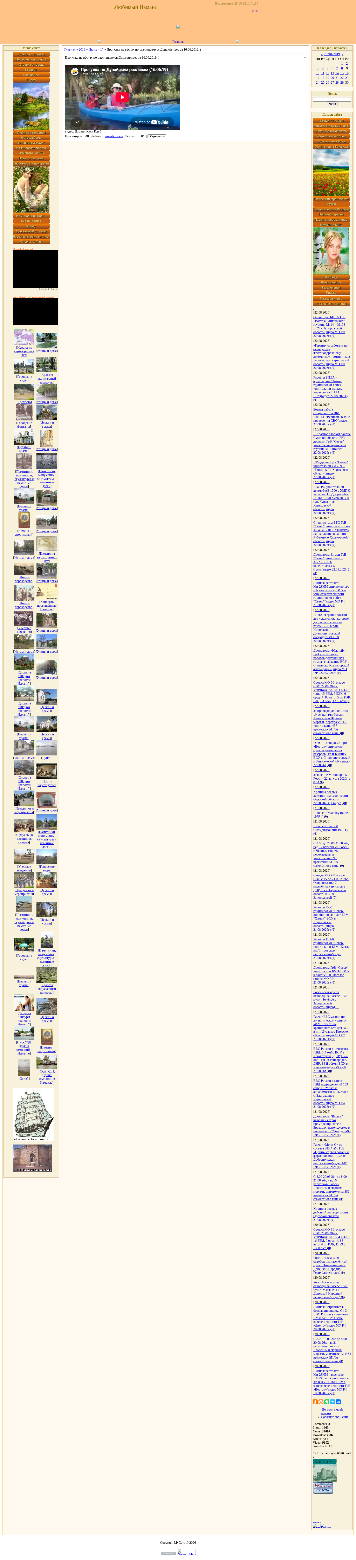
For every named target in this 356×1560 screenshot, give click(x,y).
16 (347, 73)
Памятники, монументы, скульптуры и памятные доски (24, 479)
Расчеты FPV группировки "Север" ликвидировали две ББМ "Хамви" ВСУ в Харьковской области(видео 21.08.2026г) (330, 918)
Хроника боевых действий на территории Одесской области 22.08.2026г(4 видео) (330, 797)
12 (327, 73)
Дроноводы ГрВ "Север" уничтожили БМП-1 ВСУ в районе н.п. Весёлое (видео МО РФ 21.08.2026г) (331, 975)
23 (347, 77)
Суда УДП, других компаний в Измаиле (24, 1047)
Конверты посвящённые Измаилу (46, 605)
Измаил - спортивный (23, 532)
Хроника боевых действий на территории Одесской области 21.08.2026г (330, 1214)
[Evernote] (326, 1401)
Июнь (93, 49)
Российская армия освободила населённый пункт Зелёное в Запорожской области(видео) (330, 999)
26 (327, 82)
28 (337, 82)
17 (101, 49)
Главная (178, 41)
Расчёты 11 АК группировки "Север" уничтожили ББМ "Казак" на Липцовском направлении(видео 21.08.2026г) (331, 948)
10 (317, 73)
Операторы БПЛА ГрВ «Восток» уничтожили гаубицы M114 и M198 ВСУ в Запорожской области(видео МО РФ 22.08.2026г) (329, 326)
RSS (255, 11)
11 (322, 73)
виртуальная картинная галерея (24, 838)
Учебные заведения (24, 629)
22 (342, 77)
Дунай (46, 758)
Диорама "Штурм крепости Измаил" (24, 678)
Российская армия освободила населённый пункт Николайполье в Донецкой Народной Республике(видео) (330, 1265)
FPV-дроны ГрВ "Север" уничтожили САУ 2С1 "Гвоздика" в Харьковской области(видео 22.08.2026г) (331, 469)
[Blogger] (321, 1401)
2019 (82, 49)
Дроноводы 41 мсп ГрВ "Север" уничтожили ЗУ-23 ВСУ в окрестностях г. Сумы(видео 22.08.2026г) (331, 562)
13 (332, 73)
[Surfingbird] (332, 1401)
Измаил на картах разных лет (24, 351)
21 (337, 77)
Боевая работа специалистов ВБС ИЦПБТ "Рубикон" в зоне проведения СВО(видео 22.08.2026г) (331, 417)
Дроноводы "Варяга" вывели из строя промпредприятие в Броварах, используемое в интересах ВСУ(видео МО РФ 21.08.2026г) (332, 1126)
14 (337, 73)
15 (342, 73)
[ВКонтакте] (338, 1401)
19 (327, 77)
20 (332, 77)
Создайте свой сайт (334, 1417)
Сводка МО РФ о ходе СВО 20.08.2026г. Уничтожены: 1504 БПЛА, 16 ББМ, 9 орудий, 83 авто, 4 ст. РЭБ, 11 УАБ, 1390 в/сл (332, 1239)
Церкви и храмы (47, 424)
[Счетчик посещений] (323, 1492)
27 (332, 82)
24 (317, 82)
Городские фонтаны (24, 424)
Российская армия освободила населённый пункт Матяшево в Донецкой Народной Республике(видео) (330, 1290)
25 (322, 82)
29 (342, 82)
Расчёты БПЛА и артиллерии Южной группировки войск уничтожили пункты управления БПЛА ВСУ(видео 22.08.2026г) (330, 387)
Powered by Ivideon (48, 289)
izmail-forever (114, 136)
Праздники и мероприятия (24, 810)
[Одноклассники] (315, 1401)
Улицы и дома (47, 351)
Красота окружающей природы (46, 378)
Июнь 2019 (332, 54)
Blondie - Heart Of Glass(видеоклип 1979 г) (330, 828)
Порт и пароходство (23, 579)
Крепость (24, 402)
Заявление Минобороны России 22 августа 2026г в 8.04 (331, 778)
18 (322, 77)
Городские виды (24, 378)
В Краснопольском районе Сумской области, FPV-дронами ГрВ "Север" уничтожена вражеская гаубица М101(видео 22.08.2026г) (332, 443)
